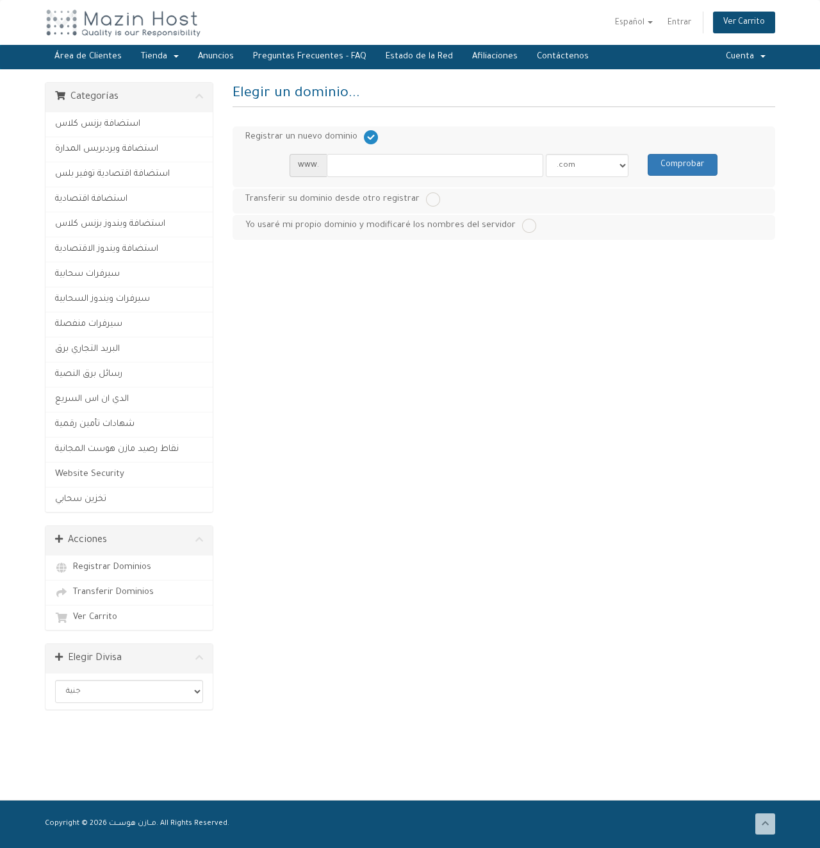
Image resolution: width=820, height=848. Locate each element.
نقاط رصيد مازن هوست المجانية (117, 449)
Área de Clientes (88, 57)
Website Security (89, 474)
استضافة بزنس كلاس (97, 124)
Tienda (156, 57)
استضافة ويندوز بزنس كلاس (110, 224)
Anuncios (216, 57)
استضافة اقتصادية (91, 199)
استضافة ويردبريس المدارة (106, 149)
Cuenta (742, 57)
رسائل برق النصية (88, 374)
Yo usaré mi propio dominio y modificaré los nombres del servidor (380, 225)
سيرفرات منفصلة (88, 324)
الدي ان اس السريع (92, 399)
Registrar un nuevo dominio (301, 137)
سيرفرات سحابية (87, 274)
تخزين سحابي (80, 499)
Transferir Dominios (111, 592)
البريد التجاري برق (87, 349)
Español (630, 23)
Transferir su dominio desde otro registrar (332, 199)
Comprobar (682, 164)
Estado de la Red (419, 57)
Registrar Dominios (109, 567)
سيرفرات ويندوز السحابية (102, 299)
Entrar (679, 23)
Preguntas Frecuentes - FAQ (309, 57)
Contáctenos (563, 57)
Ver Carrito (744, 22)
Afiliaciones (495, 57)
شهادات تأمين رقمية (95, 424)
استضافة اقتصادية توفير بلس (112, 174)
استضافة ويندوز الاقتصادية (106, 249)
